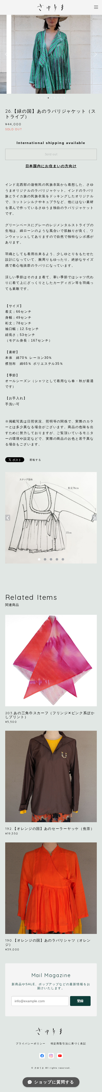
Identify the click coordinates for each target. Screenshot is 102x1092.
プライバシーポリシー (30, 1043)
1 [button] (38, 97)
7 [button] (57, 97)
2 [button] (41, 97)
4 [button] (48, 97)
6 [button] (54, 97)
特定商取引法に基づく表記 (68, 1043)
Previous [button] (7, 54)
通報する (35, 459)
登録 (80, 1001)
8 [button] (61, 97)
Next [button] (94, 54)
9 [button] (64, 97)
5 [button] (51, 97)
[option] (51, 54)
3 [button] (45, 97)
